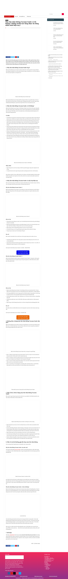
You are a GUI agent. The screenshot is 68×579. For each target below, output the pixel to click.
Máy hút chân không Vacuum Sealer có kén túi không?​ (56, 76)
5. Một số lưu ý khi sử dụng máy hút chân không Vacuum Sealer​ (55, 69)
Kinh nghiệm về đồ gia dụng (49, 558)
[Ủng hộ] (9, 28)
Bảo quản (7, 20)
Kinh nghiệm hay (22, 16)
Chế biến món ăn (48, 559)
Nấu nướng (54, 43)
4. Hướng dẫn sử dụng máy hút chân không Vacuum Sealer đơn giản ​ (55, 67)
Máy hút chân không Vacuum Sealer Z (55, 63)
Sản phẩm (46, 562)
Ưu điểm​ (50, 59)
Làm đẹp (54, 30)
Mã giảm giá (29, 16)
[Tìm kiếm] (63, 14)
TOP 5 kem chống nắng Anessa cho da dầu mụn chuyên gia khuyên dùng (58, 35)
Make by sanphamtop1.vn (48, 578)
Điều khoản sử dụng (38, 576)
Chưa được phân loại (47, 561)
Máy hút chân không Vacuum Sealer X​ (55, 64)
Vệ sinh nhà (48, 565)
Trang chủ (16, 16)
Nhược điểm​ (56, 59)
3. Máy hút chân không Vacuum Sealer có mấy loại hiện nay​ (55, 61)
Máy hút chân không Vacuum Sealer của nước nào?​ (55, 74)
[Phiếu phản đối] (7, 28)
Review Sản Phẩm (8, 16)
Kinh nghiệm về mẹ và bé (49, 560)
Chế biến (47, 567)
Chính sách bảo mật (23, 576)
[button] (22, 252)
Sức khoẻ (54, 25)
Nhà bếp (46, 566)
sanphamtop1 (12, 534)
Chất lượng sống (48, 564)
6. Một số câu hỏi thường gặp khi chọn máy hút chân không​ (55, 71)
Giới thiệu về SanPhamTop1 (10, 576)
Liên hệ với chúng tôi (53, 576)
